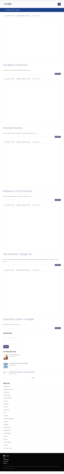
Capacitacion (7, 395)
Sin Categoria (7, 442)
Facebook (4, 337)
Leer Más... (57, 73)
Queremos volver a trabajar (18, 319)
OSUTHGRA (7, 433)
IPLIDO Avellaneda (9, 418)
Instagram (13, 337)
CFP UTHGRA (7, 398)
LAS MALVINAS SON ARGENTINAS (18, 363)
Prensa (28, 15)
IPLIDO (6, 415)
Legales (6, 421)
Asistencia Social (8, 389)
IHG (5, 412)
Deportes (6, 404)
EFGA (5, 407)
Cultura (6, 401)
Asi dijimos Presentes (15, 65)
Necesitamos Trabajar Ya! (17, 254)
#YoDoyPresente (12, 128)
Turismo (6, 445)
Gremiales (19, 15)
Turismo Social (8, 448)
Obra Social (7, 427)
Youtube (10, 337)
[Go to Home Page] (2, 10)
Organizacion (7, 430)
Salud (5, 439)
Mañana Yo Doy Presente (17, 191)
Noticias (24, 15)
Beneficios (6, 392)
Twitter (7, 337)
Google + (16, 337)
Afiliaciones (7, 386)
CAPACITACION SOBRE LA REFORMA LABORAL (22, 372)
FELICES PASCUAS (14, 354)
